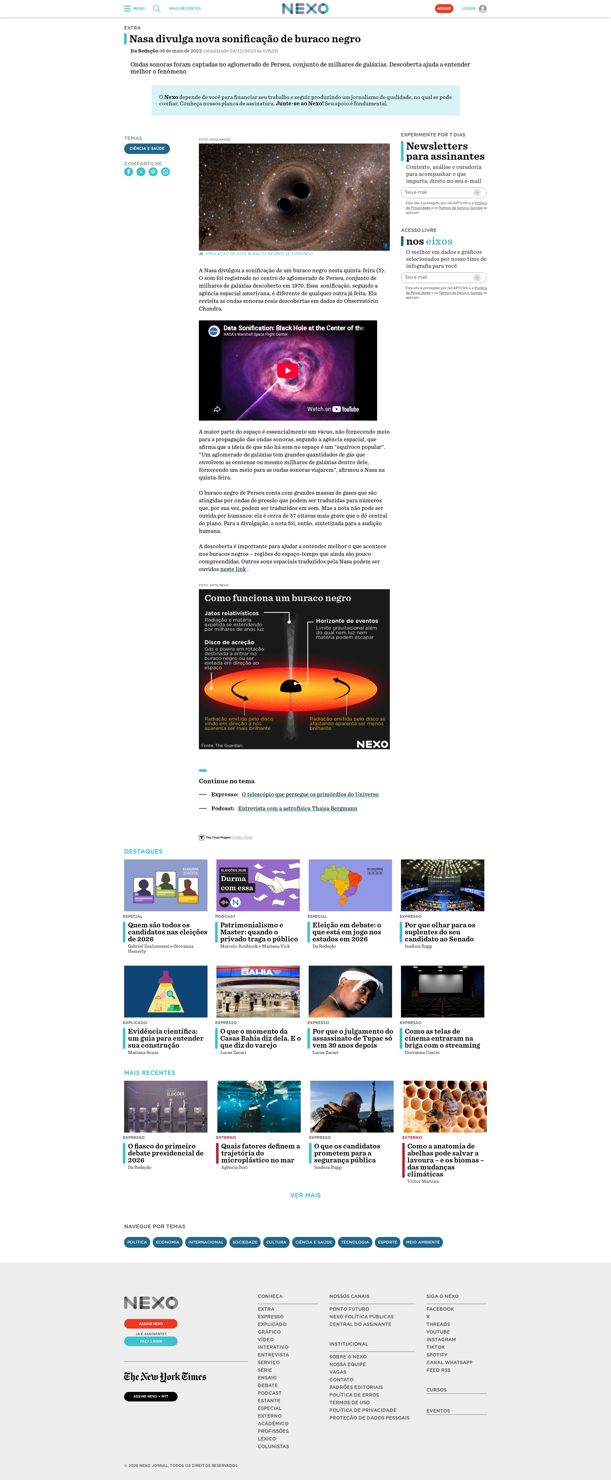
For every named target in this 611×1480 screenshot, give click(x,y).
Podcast (225, 916)
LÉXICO (267, 1439)
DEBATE (268, 1385)
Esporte (387, 1242)
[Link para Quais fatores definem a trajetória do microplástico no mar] (259, 1107)
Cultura (276, 1242)
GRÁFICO (269, 1332)
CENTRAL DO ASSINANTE (360, 1324)
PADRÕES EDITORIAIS (356, 1387)
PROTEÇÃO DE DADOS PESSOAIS (369, 1418)
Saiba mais (242, 837)
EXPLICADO (272, 1324)
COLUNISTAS (273, 1446)
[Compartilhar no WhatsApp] (165, 171)
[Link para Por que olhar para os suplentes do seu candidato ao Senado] (442, 885)
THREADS (438, 1324)
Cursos (436, 1390)
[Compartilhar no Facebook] (128, 171)
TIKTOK (435, 1347)
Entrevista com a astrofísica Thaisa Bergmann (297, 809)
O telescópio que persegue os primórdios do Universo (310, 795)
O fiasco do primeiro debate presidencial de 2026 (166, 1153)
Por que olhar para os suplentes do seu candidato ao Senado (440, 932)
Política (137, 1242)
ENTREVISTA (273, 1355)
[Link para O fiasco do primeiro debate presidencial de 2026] (165, 1107)
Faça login (151, 1341)
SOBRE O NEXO (348, 1356)
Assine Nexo (151, 1324)
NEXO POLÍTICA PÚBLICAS (361, 1316)
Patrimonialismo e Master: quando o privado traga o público (259, 932)
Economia (167, 1242)
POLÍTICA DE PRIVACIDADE (363, 1410)
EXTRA (266, 1309)
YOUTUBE (438, 1332)
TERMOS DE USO (349, 1402)
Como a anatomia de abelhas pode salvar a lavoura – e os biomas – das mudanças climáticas (445, 1160)
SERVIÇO (269, 1362)
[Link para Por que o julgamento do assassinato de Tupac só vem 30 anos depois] (350, 992)
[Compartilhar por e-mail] (153, 171)
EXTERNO (270, 1416)
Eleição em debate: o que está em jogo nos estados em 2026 (347, 932)
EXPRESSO (271, 1316)
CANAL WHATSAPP (449, 1362)
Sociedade (245, 1242)
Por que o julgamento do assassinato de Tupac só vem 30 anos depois (353, 1038)
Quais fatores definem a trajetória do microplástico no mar (260, 1153)
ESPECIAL (270, 1408)
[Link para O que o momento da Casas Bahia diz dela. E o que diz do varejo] (258, 992)
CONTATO (341, 1379)
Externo (226, 1137)
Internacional (206, 1242)
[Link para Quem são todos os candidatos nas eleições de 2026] (165, 885)
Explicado (135, 1022)
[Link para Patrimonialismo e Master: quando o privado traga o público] (258, 885)
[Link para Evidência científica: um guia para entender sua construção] (165, 992)
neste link (233, 569)
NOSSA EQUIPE (347, 1364)
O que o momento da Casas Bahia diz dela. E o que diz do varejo (260, 1038)
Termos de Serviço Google (460, 207)
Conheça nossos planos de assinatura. (227, 104)
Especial (133, 916)
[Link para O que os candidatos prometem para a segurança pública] (352, 1107)
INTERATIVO (273, 1347)
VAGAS (337, 1372)
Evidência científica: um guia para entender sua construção (166, 1038)
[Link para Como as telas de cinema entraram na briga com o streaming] (442, 992)
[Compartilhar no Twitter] (141, 171)
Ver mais (305, 1195)
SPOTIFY (436, 1355)
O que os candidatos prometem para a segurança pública (347, 1153)
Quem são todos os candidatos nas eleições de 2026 (167, 932)
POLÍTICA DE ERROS (354, 1395)
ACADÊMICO (273, 1423)
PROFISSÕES (273, 1431)
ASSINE (444, 8)
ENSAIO (267, 1377)
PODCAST (270, 1393)
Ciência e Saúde (147, 148)
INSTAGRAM (441, 1339)
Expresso (411, 916)
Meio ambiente (423, 1242)
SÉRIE (265, 1370)
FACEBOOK (440, 1309)
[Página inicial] (305, 8)
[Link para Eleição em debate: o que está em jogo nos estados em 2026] (350, 885)
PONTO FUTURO (349, 1309)
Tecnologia (355, 1242)
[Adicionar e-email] (477, 192)
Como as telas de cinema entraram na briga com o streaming (442, 1038)
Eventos (438, 1411)
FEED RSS (438, 1370)
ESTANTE (269, 1400)
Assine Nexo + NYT (150, 1396)
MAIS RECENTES (185, 8)
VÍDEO (266, 1339)
